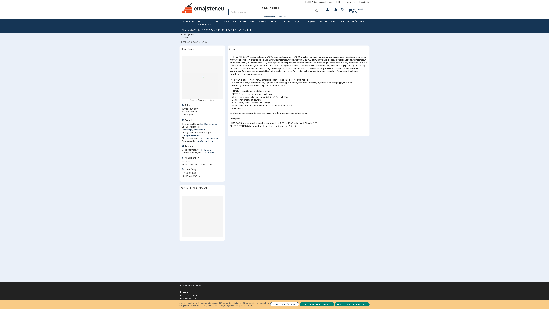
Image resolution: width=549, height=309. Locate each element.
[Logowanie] (327, 9)
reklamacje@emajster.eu (193, 129)
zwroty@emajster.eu (208, 138)
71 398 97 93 (207, 152)
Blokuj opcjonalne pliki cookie (317, 304)
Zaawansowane (270, 17)
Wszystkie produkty (224, 21)
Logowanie (350, 2)
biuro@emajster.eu (204, 141)
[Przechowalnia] (342, 9)
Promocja (282, 17)
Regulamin (184, 292)
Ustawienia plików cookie (284, 304)
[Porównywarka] (335, 9)
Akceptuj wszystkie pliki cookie (352, 304)
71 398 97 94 (206, 150)
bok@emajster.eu (208, 124)
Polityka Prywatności (189, 298)
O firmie (205, 42)
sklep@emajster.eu (191, 135)
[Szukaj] (317, 10)
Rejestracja (364, 2)
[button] (339, 2)
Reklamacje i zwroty (188, 295)
